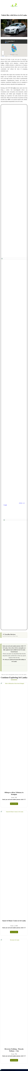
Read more (14, 803)
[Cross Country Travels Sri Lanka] (14, 5)
